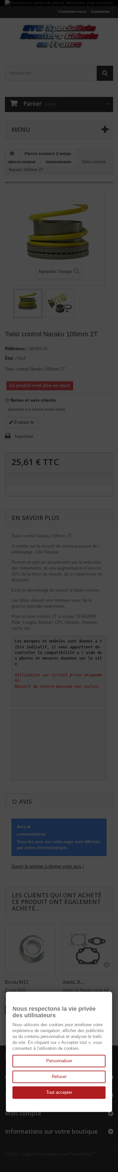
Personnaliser (59, 1060)
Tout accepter (59, 1092)
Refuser (59, 1076)
